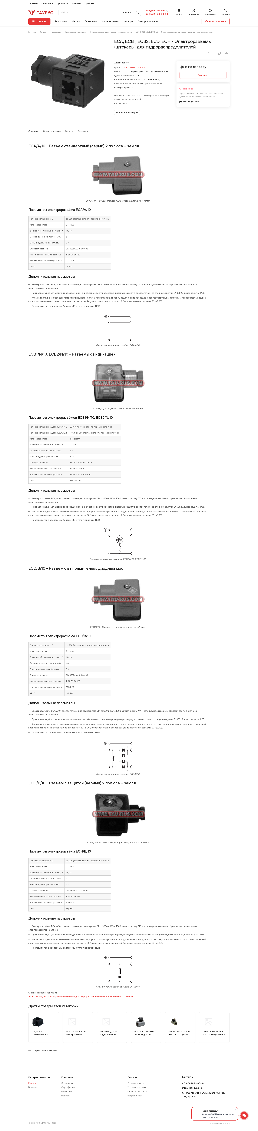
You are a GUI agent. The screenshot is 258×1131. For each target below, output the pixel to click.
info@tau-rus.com (155, 10)
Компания (67, 1077)
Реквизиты (66, 1091)
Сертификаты (68, 1087)
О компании (67, 1083)
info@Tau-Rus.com (192, 1088)
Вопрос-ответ (135, 1095)
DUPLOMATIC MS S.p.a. (134, 67)
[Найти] (137, 12)
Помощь (132, 1077)
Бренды (32, 1087)
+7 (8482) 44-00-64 (157, 14)
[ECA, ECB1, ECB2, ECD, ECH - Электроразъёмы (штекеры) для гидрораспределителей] (68, 79)
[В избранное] (210, 53)
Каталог (32, 1083)
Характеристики (52, 131)
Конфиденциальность (219, 1123)
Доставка (82, 131)
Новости (65, 1095)
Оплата (69, 131)
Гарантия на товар (137, 1091)
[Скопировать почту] (167, 10)
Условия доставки (137, 1087)
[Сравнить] (219, 53)
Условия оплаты (136, 1083)
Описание (33, 131)
